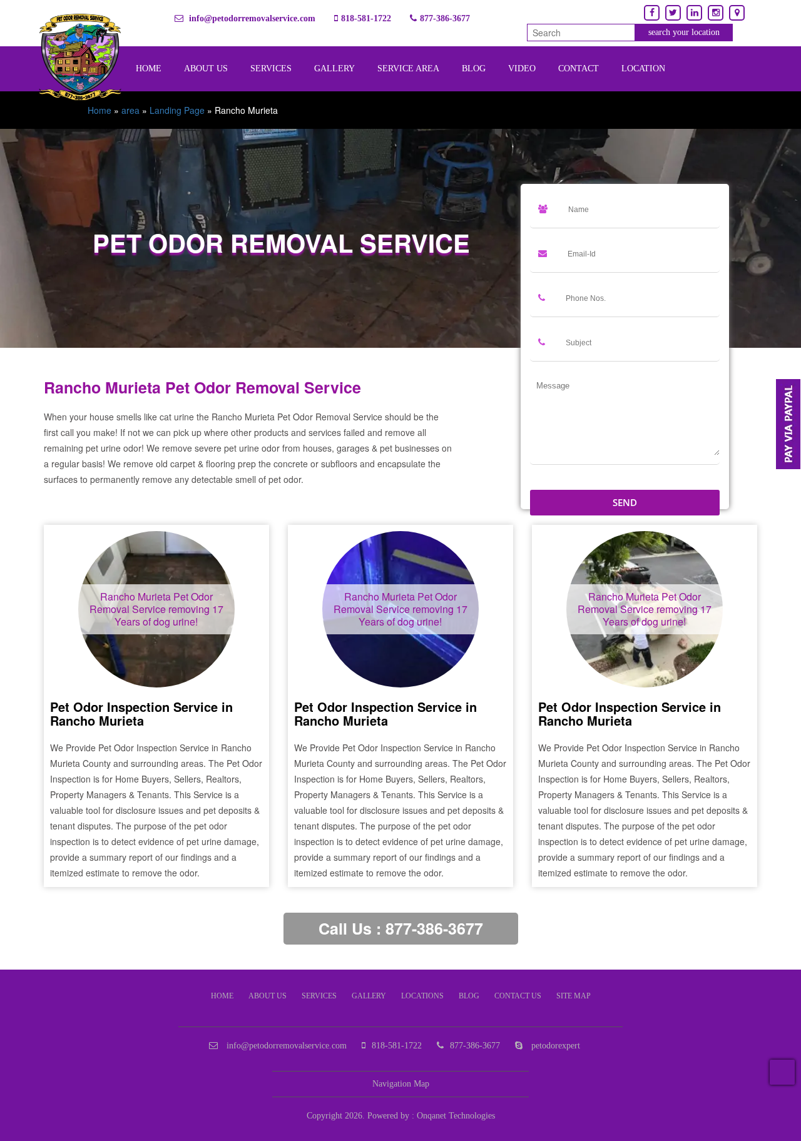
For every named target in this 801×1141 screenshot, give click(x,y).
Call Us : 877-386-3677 (401, 928)
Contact (578, 68)
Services (271, 68)
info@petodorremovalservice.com (250, 18)
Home (99, 110)
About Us (206, 68)
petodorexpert (554, 1045)
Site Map (573, 995)
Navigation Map (400, 1083)
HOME (222, 995)
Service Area (408, 68)
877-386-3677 (445, 18)
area (130, 110)
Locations (422, 995)
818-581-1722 (366, 18)
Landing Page (177, 110)
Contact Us (517, 995)
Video (522, 68)
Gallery (334, 68)
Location (643, 68)
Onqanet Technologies (456, 1115)
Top (782, 1072)
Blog (474, 68)
